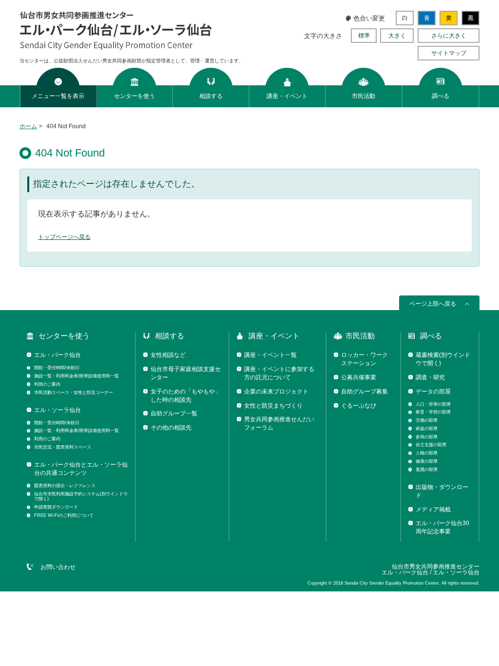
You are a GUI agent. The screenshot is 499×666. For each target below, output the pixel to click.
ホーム (28, 126)
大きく (397, 35)
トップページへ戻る (64, 237)
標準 (364, 35)
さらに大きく (448, 35)
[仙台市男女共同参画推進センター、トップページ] (116, 48)
